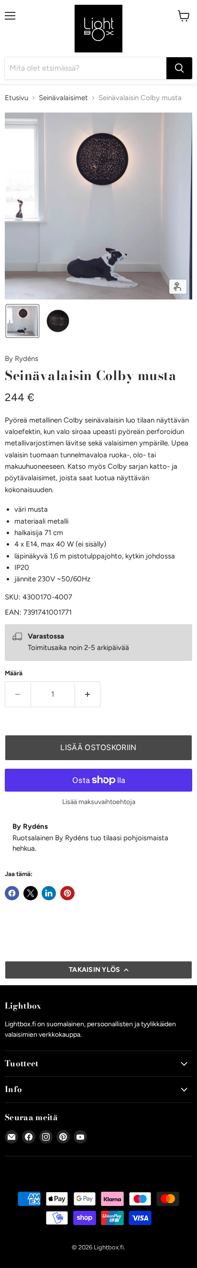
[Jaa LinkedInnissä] (49, 893)
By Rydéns (21, 358)
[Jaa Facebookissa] (12, 893)
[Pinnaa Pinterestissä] (67, 893)
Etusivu (16, 98)
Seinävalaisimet (63, 98)
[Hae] (179, 68)
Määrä (13, 673)
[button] (22, 321)
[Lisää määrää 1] (88, 694)
